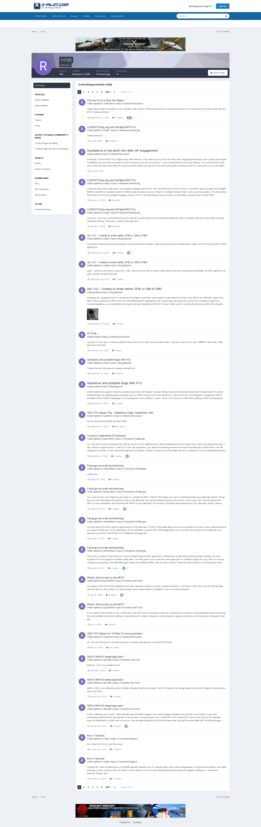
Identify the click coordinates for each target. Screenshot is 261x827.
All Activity (40, 85)
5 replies (117, 456)
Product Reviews (43, 209)
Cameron (107, 415)
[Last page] (115, 92)
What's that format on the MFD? (105, 577)
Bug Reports (125, 238)
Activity (86, 16)
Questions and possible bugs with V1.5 (109, 359)
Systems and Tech (133, 580)
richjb (89, 103)
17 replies (116, 749)
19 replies (112, 141)
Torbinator (108, 103)
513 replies (113, 647)
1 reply (117, 350)
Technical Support (128, 738)
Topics (38, 120)
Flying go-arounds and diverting (105, 465)
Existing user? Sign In (200, 6)
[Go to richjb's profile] (82, 102)
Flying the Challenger (134, 438)
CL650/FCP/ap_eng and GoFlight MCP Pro (111, 127)
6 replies (112, 595)
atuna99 (107, 659)
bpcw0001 (108, 438)
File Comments (42, 189)
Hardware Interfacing (129, 130)
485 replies (119, 426)
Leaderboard (117, 16)
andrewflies (109, 468)
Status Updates (212, 16)
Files (37, 183)
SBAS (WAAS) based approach (105, 656)
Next (108, 92)
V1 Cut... (93, 333)
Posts (37, 125)
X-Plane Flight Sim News (46, 143)
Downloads (100, 16)
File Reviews (41, 195)
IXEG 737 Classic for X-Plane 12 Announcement (114, 633)
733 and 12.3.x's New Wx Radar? (106, 100)
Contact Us (124, 822)
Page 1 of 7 (126, 92)
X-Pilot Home (40, 16)
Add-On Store (58, 16)
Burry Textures (96, 735)
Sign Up (222, 6)
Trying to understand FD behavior (106, 435)
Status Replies (41, 105)
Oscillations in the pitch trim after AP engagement (122, 150)
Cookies (137, 822)
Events (38, 163)
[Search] (226, 16)
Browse (73, 16)
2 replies (118, 373)
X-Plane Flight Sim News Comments (52, 149)
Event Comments (43, 169)
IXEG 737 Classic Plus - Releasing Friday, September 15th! (120, 412)
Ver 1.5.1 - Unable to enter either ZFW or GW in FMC (117, 235)
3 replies (118, 117)
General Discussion (133, 103)
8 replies (119, 253)
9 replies (115, 479)
